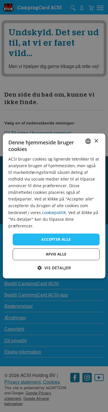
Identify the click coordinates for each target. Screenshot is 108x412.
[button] (54, 268)
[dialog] (54, 205)
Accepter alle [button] (56, 239)
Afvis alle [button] (56, 254)
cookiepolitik (54, 212)
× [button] (96, 141)
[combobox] (88, 141)
